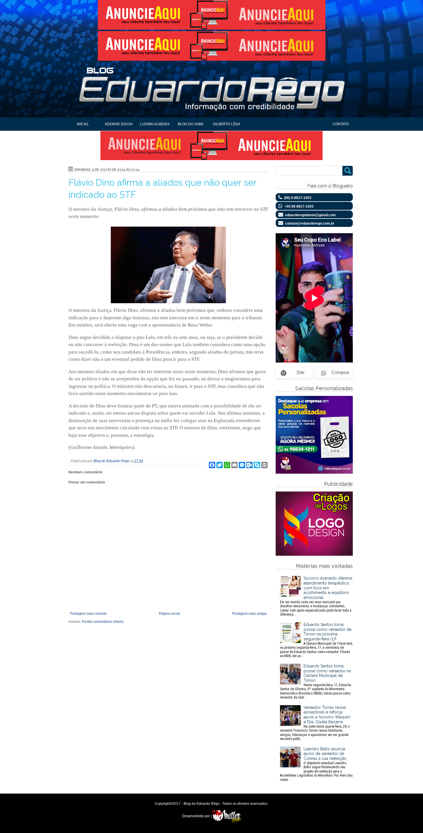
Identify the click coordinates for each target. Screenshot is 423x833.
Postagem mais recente (88, 614)
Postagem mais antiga (249, 614)
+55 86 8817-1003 (299, 206)
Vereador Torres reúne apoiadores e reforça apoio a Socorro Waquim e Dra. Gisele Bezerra (315, 723)
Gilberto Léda (226, 124)
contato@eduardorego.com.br (309, 223)
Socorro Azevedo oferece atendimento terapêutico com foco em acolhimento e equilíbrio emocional (316, 596)
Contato (341, 124)
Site (300, 372)
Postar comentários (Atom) (102, 622)
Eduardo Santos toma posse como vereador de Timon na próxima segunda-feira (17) (316, 640)
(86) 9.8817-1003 (297, 198)
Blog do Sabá (190, 124)
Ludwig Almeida (154, 124)
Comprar (340, 372)
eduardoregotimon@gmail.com (310, 215)
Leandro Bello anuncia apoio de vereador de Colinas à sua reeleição (316, 764)
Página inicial (169, 614)
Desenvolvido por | (197, 816)
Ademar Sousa (119, 124)
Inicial (83, 124)
